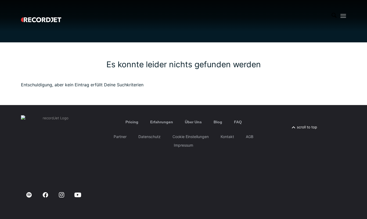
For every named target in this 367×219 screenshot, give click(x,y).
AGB (249, 136)
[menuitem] (334, 16)
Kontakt (227, 136)
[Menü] (343, 15)
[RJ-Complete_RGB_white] (41, 16)
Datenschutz (149, 136)
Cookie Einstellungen (190, 136)
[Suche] (334, 16)
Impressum (183, 145)
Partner (120, 136)
